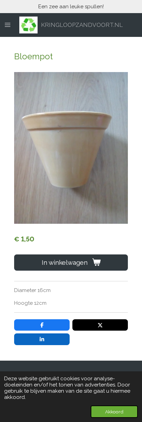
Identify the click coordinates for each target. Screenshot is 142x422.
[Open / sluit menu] (7, 25)
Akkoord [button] (114, 411)
